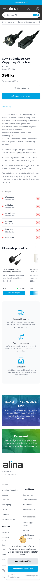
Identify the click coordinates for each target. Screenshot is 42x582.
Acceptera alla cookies (23, 568)
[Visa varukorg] (37, 8)
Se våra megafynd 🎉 (21, 2)
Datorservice (28, 495)
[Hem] (3, 22)
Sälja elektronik (29, 509)
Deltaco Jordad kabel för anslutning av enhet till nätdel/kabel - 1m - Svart (12, 271)
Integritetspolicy (31, 576)
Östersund (6, 509)
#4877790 (5, 67)
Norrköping (6, 504)
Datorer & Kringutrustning (26, 22)
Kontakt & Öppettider (10, 490)
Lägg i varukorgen (23, 96)
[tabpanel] (21, 149)
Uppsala (5, 495)
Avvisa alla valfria (23, 561)
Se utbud (21, 418)
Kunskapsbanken (8, 519)
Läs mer (32, 446)
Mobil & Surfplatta (30, 500)
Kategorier (10, 22)
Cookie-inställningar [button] (15, 575)
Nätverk (26, 530)
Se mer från (8, 69)
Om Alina (5, 514)
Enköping (5, 500)
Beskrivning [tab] (6, 107)
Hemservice (27, 504)
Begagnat (5, 532)
